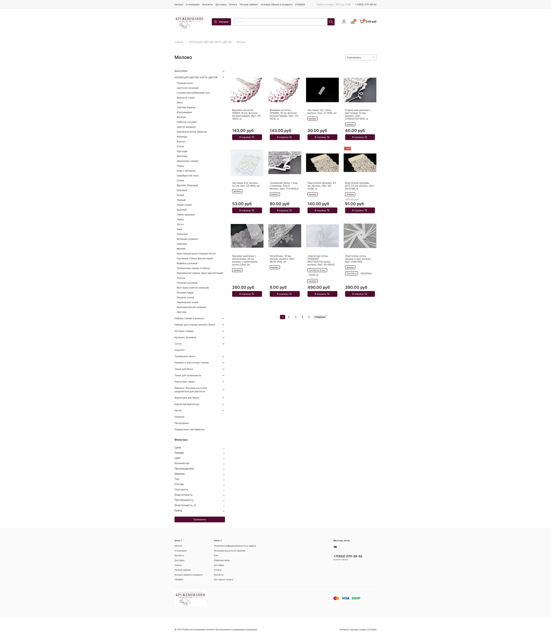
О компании (193, 4)
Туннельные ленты (184, 356)
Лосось (181, 277)
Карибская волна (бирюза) (192, 131)
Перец (180, 165)
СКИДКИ (300, 4)
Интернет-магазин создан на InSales (358, 629)
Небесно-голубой (187, 122)
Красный (182, 209)
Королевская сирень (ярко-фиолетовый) (200, 273)
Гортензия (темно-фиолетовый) (195, 258)
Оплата (233, 4)
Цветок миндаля (186, 126)
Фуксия (181, 141)
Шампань (182, 243)
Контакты (207, 4)
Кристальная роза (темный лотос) (196, 253)
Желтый (181, 117)
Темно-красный (186, 214)
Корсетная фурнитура (186, 404)
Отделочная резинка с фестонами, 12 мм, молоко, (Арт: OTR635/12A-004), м (357, 114)
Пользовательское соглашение (229, 550)
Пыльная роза (185, 83)
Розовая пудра (185, 292)
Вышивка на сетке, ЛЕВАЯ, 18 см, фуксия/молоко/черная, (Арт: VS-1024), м (246, 114)
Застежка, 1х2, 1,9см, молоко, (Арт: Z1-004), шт (322, 111)
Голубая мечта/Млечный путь (193, 92)
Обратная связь (222, 560)
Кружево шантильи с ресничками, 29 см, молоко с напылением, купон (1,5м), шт (245, 260)
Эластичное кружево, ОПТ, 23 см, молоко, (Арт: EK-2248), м (360, 185)
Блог (216, 555)
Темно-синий (184, 204)
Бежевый (182, 190)
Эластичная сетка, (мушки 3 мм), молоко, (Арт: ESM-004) (358, 259)
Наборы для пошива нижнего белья (194, 324)
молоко (312, 118)
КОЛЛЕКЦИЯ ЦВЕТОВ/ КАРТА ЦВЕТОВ (210, 42)
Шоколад (182, 156)
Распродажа (181, 423)
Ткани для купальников (187, 375)
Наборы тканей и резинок (189, 318)
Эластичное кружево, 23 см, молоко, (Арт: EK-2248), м (321, 185)
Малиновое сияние (187, 160)
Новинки (179, 416)
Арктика (181, 312)
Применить (199, 519)
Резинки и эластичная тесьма (191, 362)
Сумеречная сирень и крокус (193, 268)
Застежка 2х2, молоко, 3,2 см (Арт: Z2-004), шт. (246, 184)
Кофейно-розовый (187, 263)
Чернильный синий (187, 302)
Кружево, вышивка (185, 337)
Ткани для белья (183, 369)
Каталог (178, 4)
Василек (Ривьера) (187, 185)
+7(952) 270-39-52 (366, 4)
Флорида (182, 136)
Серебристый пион (188, 175)
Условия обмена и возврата (276, 4)
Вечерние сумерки (187, 238)
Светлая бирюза (186, 107)
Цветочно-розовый (188, 87)
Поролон (179, 350)
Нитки (178, 410)
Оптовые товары (184, 331)
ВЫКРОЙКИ (180, 71)
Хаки (179, 229)
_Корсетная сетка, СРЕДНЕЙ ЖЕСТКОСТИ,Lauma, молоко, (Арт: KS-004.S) (321, 260)
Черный (181, 199)
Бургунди (182, 151)
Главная (179, 42)
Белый (180, 195)
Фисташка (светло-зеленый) (193, 287)
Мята (180, 102)
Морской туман (186, 97)
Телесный (182, 234)
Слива (180, 180)
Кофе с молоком (186, 170)
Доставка (221, 4)
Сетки (178, 343)
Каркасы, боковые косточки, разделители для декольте (190, 389)
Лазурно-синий (185, 297)
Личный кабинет (249, 4)
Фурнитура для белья (186, 397)
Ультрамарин (184, 112)
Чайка (180, 219)
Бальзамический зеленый (191, 307)
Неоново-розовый (187, 282)
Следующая (320, 317)
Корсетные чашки (184, 381)
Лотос (180, 224)
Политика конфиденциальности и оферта (235, 546)
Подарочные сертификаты (189, 429)
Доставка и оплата (223, 579)
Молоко (181, 248)
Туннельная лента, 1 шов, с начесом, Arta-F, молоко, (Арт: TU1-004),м (284, 185)
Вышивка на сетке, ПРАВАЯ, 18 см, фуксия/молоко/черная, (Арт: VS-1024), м (284, 114)
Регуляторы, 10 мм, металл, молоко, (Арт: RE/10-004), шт (282, 259)
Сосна (180, 146)
